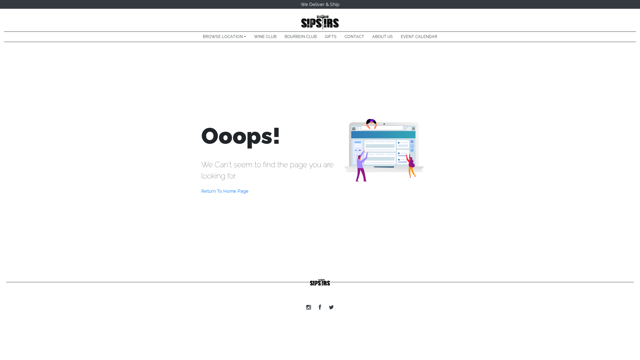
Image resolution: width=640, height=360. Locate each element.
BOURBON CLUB (300, 36)
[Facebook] (320, 307)
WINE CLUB (265, 36)
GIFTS (330, 36)
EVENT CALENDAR (419, 36)
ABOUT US (382, 36)
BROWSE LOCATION (223, 36)
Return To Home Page (224, 191)
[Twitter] (331, 307)
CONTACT (354, 36)
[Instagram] (308, 307)
